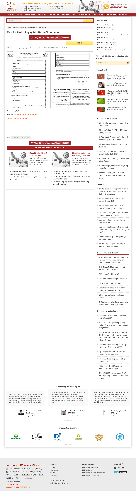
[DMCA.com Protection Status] (120, 472)
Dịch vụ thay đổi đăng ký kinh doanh (93, 472)
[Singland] (78, 437)
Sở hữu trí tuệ (54, 14)
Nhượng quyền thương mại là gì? (111, 283)
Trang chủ (10, 14)
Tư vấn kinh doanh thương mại (32, 8)
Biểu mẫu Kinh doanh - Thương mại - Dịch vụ (112, 35)
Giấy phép (53, 475)
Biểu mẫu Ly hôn (103, 37)
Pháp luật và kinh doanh (107, 253)
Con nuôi (15, 137)
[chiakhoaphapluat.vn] (11, 6)
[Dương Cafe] (99, 437)
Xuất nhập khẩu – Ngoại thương (60, 483)
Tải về (79, 43)
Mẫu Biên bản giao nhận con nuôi (26, 114)
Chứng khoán (54, 470)
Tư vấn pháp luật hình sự (30, 6)
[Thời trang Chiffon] (37, 437)
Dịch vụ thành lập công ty (90, 467)
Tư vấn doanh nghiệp (29, 10)
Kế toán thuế (42, 14)
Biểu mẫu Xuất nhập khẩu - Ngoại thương (111, 50)
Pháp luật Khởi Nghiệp (106, 118)
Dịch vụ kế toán (87, 470)
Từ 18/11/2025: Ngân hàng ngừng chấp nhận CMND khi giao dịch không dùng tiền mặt (113, 325)
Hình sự (52, 478)
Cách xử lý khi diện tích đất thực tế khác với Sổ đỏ (116, 108)
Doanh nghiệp (30, 14)
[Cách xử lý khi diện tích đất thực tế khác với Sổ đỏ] (101, 109)
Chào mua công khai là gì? (109, 274)
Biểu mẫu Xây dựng (104, 47)
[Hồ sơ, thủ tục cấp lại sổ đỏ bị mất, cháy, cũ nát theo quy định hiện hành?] (101, 92)
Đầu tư (52, 472)
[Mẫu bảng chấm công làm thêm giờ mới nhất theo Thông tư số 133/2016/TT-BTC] (61, 159)
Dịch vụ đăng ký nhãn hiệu (90, 475)
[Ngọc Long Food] (16, 437)
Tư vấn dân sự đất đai (58, 6)
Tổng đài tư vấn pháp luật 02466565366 (51, 37)
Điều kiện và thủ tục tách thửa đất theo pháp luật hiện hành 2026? (117, 101)
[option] (25, 403)
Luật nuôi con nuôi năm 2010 (17, 118)
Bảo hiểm (53, 467)
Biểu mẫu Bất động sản (106, 25)
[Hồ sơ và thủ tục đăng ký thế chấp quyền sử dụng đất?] (101, 85)
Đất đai (19, 14)
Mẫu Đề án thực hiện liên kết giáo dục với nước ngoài (28, 171)
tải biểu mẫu (25, 137)
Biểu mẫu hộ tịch (103, 27)
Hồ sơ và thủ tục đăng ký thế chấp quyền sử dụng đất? (117, 84)
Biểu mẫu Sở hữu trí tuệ (106, 40)
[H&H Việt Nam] (120, 437)
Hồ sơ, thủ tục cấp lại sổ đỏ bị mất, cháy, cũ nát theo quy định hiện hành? (117, 93)
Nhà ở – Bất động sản (57, 480)
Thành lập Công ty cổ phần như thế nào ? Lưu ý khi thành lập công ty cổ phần (112, 175)
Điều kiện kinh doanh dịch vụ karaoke (113, 279)
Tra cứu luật (123, 14)
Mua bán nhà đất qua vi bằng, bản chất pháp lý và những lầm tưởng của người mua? (114, 229)
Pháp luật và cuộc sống (107, 311)
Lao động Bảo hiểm (84, 14)
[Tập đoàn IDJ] (57, 437)
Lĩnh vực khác (99, 14)
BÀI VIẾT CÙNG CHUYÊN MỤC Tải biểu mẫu (50, 148)
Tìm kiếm (88, 21)
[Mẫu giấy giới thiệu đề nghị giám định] (18, 159)
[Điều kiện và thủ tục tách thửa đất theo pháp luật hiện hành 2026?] (101, 101)
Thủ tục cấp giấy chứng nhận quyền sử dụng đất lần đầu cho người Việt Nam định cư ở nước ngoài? (117, 78)
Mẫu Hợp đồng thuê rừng (19, 174)
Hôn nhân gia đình (68, 14)
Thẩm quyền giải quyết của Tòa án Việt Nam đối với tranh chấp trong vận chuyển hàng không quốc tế (113, 259)
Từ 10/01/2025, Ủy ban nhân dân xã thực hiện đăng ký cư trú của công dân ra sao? (113, 375)
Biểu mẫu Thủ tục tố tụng (106, 42)
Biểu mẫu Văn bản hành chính (107, 45)
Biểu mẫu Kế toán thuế (105, 30)
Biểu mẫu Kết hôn (103, 32)
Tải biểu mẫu (111, 14)
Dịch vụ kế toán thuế (57, 8)
